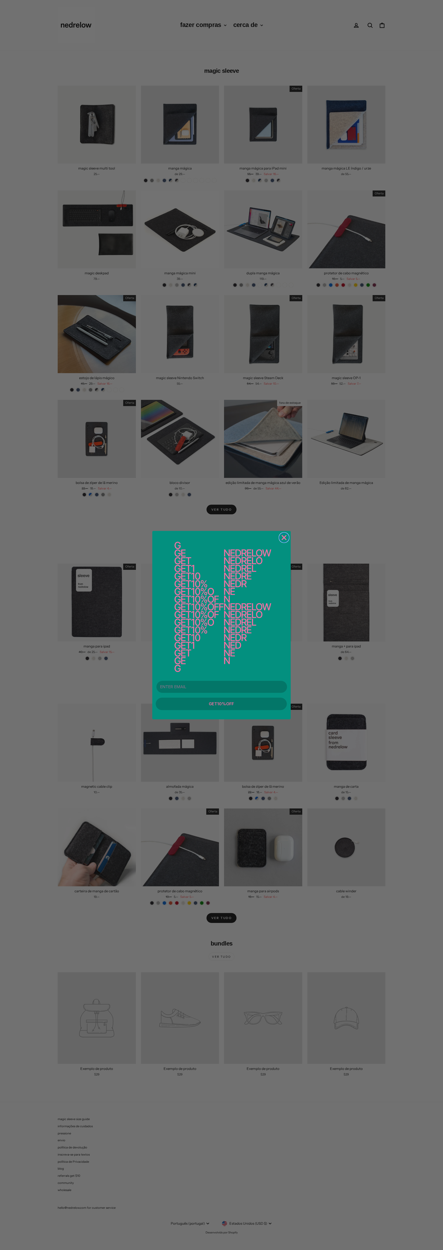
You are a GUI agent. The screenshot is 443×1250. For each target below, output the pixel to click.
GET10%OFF (221, 703)
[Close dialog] (284, 537)
